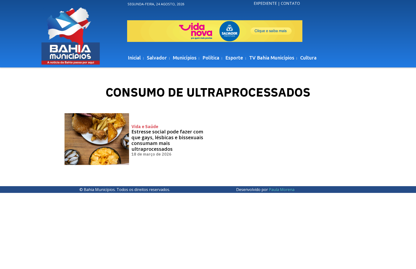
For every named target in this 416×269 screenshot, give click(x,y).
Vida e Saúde (144, 127)
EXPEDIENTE (265, 3)
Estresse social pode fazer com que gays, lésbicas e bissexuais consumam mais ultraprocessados (167, 140)
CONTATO (290, 3)
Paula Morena (281, 189)
